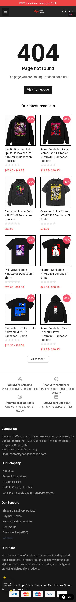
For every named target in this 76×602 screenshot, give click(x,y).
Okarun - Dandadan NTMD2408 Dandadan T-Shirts (55, 273)
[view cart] (70, 11)
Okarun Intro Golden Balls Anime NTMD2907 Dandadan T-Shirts (20, 332)
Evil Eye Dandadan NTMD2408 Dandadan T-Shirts (19, 273)
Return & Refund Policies (17, 521)
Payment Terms (12, 516)
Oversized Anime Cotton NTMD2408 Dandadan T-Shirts (55, 215)
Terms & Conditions (14, 476)
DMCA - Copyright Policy (17, 487)
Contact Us (9, 526)
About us (8, 470)
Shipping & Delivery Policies (19, 510)
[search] (64, 11)
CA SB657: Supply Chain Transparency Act (28, 492)
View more (38, 359)
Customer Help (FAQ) (15, 532)
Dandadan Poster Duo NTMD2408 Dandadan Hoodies (18, 215)
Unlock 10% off (7, 585)
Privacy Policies (12, 481)
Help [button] (69, 597)
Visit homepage (38, 89)
